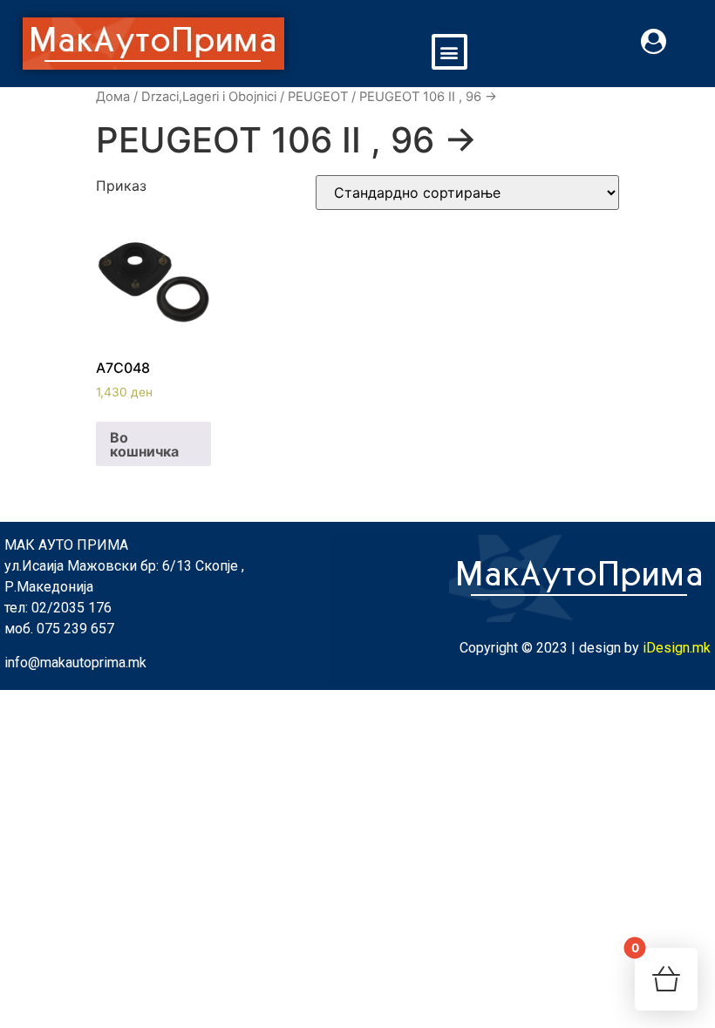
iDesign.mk (677, 647)
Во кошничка (144, 444)
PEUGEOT (318, 97)
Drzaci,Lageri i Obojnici (208, 97)
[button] (449, 52)
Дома (113, 97)
